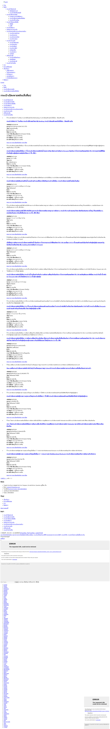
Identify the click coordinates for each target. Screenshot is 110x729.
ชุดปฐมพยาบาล (14, 10)
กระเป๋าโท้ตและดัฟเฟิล (12, 22)
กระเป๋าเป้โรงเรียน (14, 20)
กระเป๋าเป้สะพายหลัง (12, 14)
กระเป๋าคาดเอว (14, 38)
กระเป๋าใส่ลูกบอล (14, 42)
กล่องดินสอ (12, 59)
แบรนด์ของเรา (10, 76)
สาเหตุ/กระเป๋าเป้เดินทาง (16, 16)
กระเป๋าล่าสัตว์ (13, 48)
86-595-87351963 (12, 489)
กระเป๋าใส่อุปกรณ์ (11, 9)
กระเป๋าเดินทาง (11, 27)
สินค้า (5, 7)
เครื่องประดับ (10, 55)
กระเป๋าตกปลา (13, 44)
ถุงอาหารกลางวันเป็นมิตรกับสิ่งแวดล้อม (22, 534)
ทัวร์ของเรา (10, 74)
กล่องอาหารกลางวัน (12, 29)
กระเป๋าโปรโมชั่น (11, 63)
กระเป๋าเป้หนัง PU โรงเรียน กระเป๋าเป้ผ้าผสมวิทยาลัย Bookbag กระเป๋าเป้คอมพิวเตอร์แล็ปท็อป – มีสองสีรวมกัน (40, 121)
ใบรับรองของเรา (11, 72)
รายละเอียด (24, 142)
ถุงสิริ (11, 25)
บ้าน (5, 5)
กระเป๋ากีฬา (64, 534)
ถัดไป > (4, 478)
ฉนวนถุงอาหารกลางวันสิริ (54, 534)
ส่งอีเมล (3, 538)
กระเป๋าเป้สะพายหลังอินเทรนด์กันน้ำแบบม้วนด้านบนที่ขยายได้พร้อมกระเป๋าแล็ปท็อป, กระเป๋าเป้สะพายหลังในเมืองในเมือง (43, 181)
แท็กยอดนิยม (23, 533)
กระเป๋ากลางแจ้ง (11, 40)
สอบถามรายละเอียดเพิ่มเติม (14, 142)
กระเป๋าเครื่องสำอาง (15, 57)
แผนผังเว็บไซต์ (39, 533)
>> (6, 478)
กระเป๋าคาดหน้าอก (15, 33)
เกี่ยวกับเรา (6, 68)
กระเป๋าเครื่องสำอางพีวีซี (40, 534)
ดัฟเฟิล (11, 23)
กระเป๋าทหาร (13, 51)
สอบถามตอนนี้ (4, 508)
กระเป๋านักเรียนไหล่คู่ (6, 534)
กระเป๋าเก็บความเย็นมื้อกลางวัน (76, 534)
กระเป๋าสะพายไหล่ (14, 37)
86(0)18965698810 (22, 489)
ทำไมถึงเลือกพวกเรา (12, 78)
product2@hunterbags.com (13, 487)
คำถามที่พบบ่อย (8, 66)
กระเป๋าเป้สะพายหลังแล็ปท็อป (17, 18)
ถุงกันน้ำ (12, 53)
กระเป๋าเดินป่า (13, 46)
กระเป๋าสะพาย (13, 35)
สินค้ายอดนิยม (31, 533)
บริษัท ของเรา (10, 70)
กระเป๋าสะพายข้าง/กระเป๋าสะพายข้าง (16, 31)
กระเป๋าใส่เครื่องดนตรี (15, 12)
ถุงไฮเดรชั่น (13, 50)
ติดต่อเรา (6, 79)
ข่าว (5, 64)
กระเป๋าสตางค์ (13, 61)
